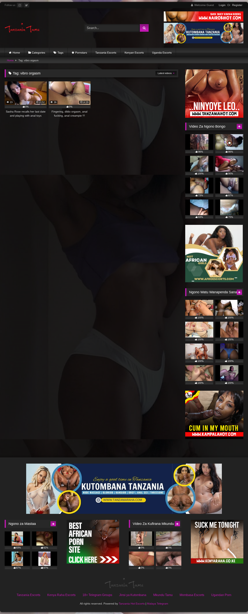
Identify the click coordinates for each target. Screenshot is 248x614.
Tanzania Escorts (105, 52)
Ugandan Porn (221, 595)
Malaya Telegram (157, 603)
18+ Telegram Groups (97, 595)
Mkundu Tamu (163, 595)
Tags (60, 52)
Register (237, 5)
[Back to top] (236, 602)
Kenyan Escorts (134, 52)
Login (222, 5)
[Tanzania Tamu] (22, 28)
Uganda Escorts (162, 52)
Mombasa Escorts (192, 595)
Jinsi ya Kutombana (132, 595)
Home (16, 52)
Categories (38, 52)
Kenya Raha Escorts (61, 595)
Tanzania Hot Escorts (132, 603)
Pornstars (81, 52)
